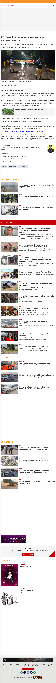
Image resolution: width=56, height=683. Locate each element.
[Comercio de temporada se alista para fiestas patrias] (9, 298)
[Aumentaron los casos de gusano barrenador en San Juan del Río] (9, 286)
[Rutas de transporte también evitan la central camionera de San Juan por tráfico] (9, 472)
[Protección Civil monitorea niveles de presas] (9, 198)
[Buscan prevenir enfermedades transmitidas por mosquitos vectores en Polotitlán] (9, 461)
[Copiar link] (18, 86)
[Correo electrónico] (15, 86)
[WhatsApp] (9, 86)
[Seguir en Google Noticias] (54, 86)
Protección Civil (22, 166)
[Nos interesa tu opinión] (28, 660)
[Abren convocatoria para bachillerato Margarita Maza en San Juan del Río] (9, 450)
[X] (5, 86)
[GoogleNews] (28, 672)
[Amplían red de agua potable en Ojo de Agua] (9, 349)
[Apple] (31, 672)
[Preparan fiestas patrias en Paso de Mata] (9, 274)
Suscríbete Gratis (28, 554)
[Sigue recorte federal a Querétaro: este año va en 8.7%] (9, 324)
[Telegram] (12, 86)
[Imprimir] (21, 86)
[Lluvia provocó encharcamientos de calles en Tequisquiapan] (9, 484)
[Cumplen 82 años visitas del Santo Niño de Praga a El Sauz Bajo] (9, 311)
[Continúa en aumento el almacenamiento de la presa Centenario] (9, 187)
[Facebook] (2, 86)
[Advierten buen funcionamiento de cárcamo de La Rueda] (9, 210)
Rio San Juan (12, 166)
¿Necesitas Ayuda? (28, 669)
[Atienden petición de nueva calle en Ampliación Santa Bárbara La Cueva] (9, 247)
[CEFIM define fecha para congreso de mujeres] (9, 336)
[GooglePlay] (34, 672)
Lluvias (4, 166)
